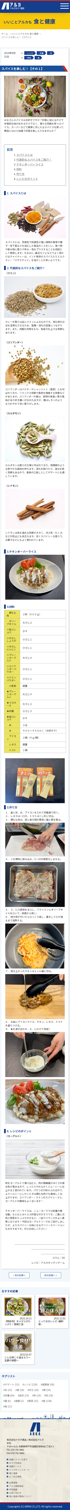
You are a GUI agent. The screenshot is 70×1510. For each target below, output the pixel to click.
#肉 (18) (48, 1395)
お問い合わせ (15, 1492)
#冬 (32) (7, 1390)
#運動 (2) (19, 1401)
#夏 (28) (19, 1390)
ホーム (4, 33)
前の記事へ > (50, 1275)
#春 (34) (46, 1390)
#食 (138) (47, 1401)
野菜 (29, 57)
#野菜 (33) (32, 1401)
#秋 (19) (36, 1395)
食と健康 (13, 1473)
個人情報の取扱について (20, 1496)
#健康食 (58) (47, 1384)
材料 (19, 169)
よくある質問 (15, 1476)
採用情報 (13, 1489)
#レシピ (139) (30, 1384)
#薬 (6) (7, 1401)
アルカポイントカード (19, 1469)
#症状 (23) (23, 1395)
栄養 (42, 53)
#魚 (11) (7, 1406)
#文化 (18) (33, 1390)
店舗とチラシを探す (18, 1459)
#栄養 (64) (8, 1395)
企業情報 (13, 1482)
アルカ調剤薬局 (16, 1485)
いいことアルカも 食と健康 (24, 33)
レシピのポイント (27, 179)
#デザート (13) (11, 1384)
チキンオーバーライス (29, 164)
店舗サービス (15, 1466)
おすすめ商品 (15, 1462)
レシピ (30, 53)
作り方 (20, 174)
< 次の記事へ (19, 1275)
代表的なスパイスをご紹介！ (34, 159)
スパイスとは (24, 155)
